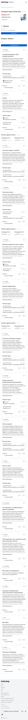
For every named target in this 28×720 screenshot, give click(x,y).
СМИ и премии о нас (5, 694)
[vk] (22, 711)
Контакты (3, 687)
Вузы (2, 685)
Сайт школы (14, 33)
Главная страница (5, 7)
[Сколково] (4, 717)
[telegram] (25, 711)
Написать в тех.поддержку (6, 702)
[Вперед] (25, 12)
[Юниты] (2, 26)
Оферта (2, 696)
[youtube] (2, 714)
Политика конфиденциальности (7, 698)
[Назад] (23, 12)
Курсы (2, 684)
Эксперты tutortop (4, 693)
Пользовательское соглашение (7, 700)
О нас (2, 689)
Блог (2, 691)
